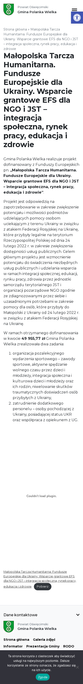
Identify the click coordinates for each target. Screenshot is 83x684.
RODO (68, 646)
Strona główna (15, 29)
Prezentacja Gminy (42, 646)
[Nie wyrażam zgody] (77, 667)
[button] (77, 18)
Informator (13, 646)
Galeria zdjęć (44, 640)
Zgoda (42, 677)
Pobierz (42, 586)
